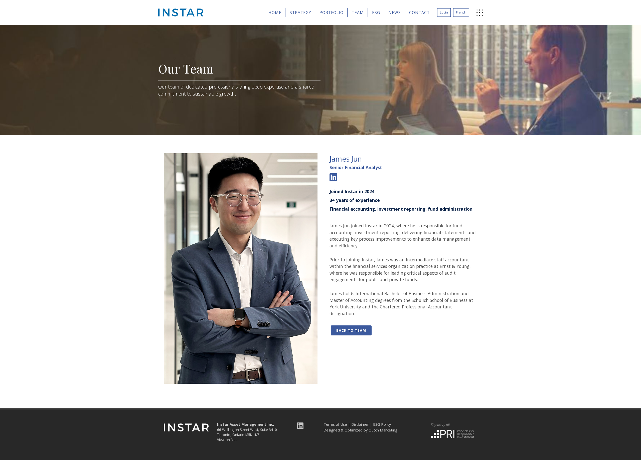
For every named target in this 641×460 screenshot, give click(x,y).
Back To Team (351, 330)
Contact (419, 12)
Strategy (300, 12)
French (461, 12)
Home (274, 12)
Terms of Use (335, 424)
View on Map (227, 439)
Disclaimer (360, 424)
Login (444, 12)
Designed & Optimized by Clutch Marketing (360, 429)
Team (358, 12)
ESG (376, 12)
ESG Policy (382, 424)
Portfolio (331, 12)
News (394, 12)
